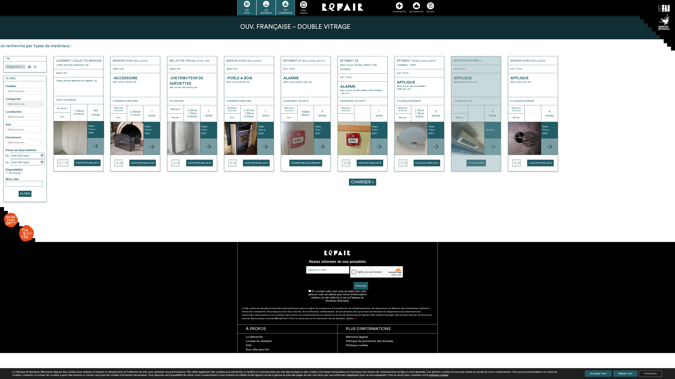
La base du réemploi (259, 341)
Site (8, 124)
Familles (11, 86)
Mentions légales (357, 336)
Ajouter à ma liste (87, 163)
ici (355, 318)
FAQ (248, 345)
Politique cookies (357, 345)
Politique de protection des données (369, 341)
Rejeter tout (625, 373)
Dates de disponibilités (21, 150)
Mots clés (12, 179)
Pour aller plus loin (257, 349)
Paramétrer (650, 373)
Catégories (13, 99)
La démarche (254, 336)
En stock (14, 173)
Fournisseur (13, 137)
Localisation (14, 111)
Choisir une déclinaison (305, 163)
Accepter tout (598, 373)
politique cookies (438, 375)
